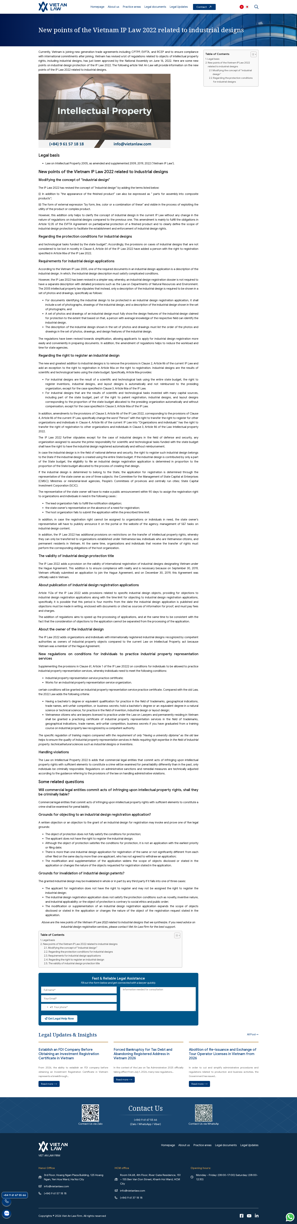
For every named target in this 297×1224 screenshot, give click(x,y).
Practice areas (132, 7)
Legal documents (155, 7)
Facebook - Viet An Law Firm (241, 1216)
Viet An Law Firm (247, 7)
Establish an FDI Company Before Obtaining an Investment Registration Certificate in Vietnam (68, 1053)
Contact (204, 7)
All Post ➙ (252, 1034)
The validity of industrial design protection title (74, 963)
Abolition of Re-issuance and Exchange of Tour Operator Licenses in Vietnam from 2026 (222, 1053)
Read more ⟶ (49, 1083)
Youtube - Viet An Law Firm (249, 1216)
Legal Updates (179, 7)
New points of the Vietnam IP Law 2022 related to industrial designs (80, 944)
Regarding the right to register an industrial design (76, 959)
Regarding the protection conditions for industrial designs (81, 951)
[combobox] (47, 1007)
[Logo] (52, 7)
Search (256, 7)
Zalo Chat (6, 1214)
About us (113, 7)
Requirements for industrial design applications (74, 955)
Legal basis (49, 940)
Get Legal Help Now (60, 1018)
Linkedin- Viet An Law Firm (256, 1216)
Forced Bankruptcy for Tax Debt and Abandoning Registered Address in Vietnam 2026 (143, 1053)
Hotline (6, 1202)
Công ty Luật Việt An (242, 7)
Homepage (97, 7)
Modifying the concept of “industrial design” (72, 947)
